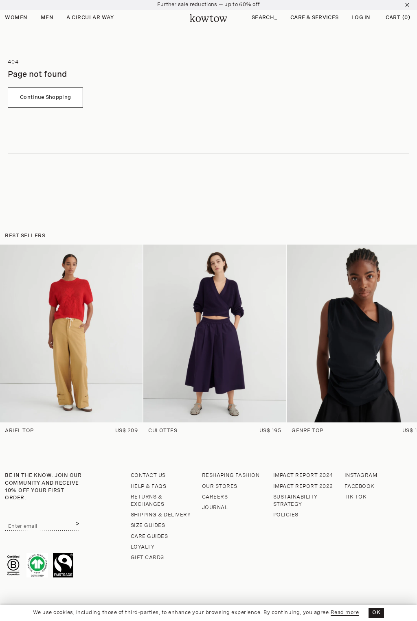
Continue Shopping (45, 97)
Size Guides (148, 525)
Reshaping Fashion (231, 475)
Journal (215, 507)
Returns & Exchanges (148, 500)
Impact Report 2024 (303, 475)
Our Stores (219, 486)
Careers (215, 497)
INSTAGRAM (361, 475)
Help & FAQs (149, 486)
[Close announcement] (407, 5)
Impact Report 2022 (303, 486)
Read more (345, 612)
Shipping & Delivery (161, 515)
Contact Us (148, 475)
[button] (264, 18)
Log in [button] (361, 17)
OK (376, 612)
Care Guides (149, 536)
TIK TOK (356, 497)
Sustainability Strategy (295, 500)
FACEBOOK (360, 486)
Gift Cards (147, 557)
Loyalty (143, 547)
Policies (285, 515)
